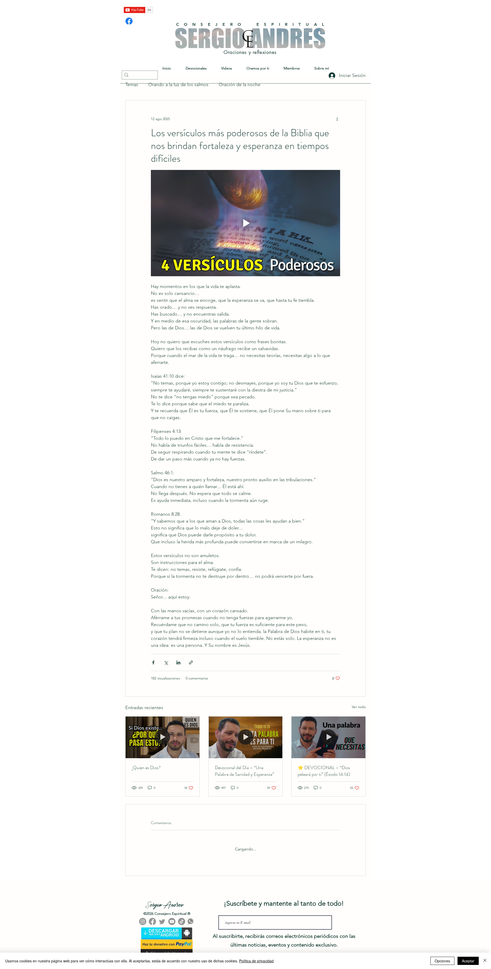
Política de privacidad (256, 960)
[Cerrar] (485, 961)
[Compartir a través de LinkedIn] (178, 662)
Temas (131, 84)
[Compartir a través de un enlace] (190, 662)
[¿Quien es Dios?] (162, 737)
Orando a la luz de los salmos (178, 84)
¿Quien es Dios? (146, 767)
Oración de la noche (239, 84)
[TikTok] (181, 917)
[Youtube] (171, 917)
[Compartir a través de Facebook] (153, 662)
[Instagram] (142, 917)
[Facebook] (129, 21)
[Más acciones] (337, 119)
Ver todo (359, 707)
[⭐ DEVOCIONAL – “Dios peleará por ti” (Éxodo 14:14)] (328, 737)
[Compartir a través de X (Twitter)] (165, 662)
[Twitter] (162, 917)
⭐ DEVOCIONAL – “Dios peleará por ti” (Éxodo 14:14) (324, 771)
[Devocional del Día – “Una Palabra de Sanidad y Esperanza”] (246, 737)
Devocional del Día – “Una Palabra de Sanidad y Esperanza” (244, 771)
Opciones (442, 960)
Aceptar (468, 960)
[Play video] (245, 223)
